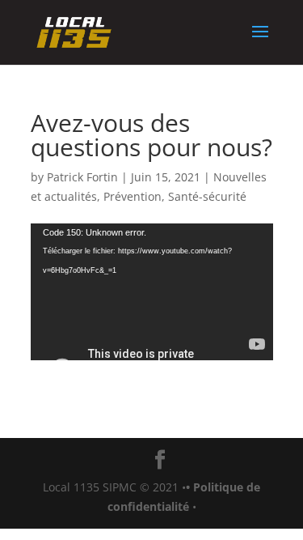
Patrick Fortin (82, 177)
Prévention (132, 196)
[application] (152, 291)
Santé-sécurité (207, 196)
